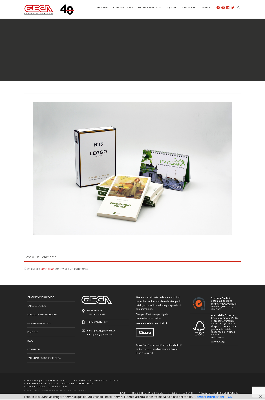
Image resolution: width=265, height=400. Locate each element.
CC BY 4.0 (30, 386)
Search (238, 7)
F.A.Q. (123, 393)
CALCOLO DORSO (36, 305)
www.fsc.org (217, 341)
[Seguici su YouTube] (223, 7)
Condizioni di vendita (225, 393)
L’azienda (188, 393)
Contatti (206, 7)
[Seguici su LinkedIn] (228, 7)
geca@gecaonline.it (104, 330)
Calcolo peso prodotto (42, 314)
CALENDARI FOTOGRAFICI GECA (44, 358)
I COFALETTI (33, 349)
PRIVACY (203, 393)
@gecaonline (105, 334)
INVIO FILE (32, 332)
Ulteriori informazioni (209, 397)
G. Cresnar (43, 390)
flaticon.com (60, 390)
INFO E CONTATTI (157, 393)
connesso (47, 269)
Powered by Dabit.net (53, 386)
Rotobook (188, 7)
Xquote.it (137, 393)
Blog (30, 340)
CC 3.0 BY (82, 390)
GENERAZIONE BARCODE (40, 297)
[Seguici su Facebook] (218, 7)
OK (230, 397)
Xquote (171, 7)
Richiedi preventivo (38, 323)
